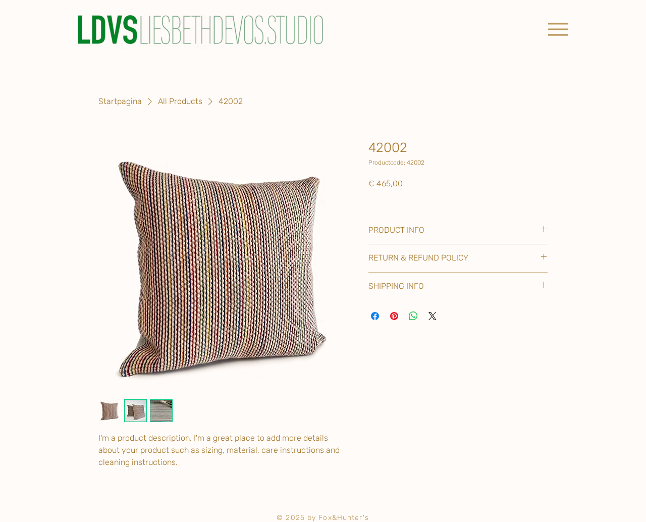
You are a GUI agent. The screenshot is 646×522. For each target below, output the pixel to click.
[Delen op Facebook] (375, 316)
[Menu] (558, 29)
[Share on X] (432, 316)
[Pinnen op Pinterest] (394, 316)
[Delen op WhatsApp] (413, 316)
